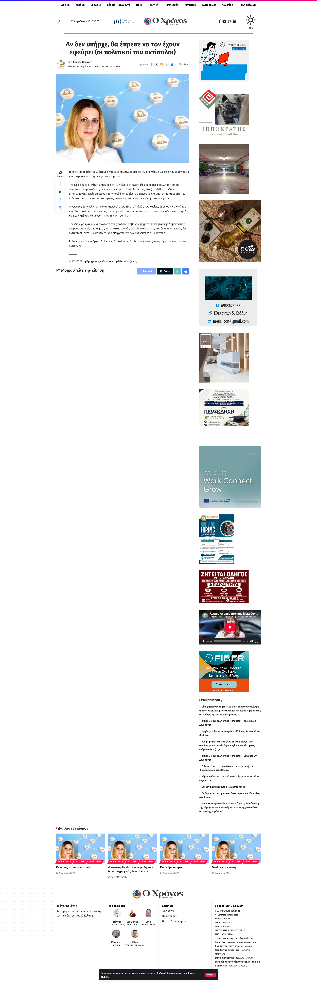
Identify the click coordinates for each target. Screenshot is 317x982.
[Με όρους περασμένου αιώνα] (80, 848)
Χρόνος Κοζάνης (82, 62)
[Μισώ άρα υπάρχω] (184, 848)
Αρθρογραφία (64, 862)
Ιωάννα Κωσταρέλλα (111, 261)
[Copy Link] (167, 64)
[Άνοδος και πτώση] (236, 848)
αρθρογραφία (91, 261)
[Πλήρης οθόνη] (256, 641)
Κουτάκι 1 (80, 862)
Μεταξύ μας (130, 261)
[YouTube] (224, 21)
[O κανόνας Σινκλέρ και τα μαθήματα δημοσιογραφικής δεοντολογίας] (132, 848)
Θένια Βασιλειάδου (148, 923)
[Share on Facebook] (151, 64)
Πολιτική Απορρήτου (168, 973)
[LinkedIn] (234, 21)
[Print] (172, 64)
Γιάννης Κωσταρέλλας (116, 923)
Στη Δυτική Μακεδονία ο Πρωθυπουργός (223, 787)
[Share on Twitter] (156, 64)
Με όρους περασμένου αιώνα (74, 867)
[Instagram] (229, 21)
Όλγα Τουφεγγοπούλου (134, 944)
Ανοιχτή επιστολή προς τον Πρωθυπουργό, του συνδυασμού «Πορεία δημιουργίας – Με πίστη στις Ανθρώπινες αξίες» (227, 745)
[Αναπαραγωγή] (203, 641)
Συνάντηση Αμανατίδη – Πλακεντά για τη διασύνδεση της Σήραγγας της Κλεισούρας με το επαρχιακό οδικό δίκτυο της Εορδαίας (229, 807)
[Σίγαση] (251, 641)
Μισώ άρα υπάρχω (171, 867)
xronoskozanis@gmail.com (238, 938)
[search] (58, 21)
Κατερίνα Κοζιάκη (116, 944)
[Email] (161, 64)
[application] (230, 627)
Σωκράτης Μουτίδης (132, 923)
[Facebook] (220, 21)
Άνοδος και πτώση (224, 867)
